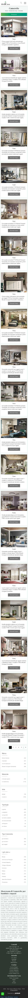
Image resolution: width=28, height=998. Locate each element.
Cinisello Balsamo (14, 862)
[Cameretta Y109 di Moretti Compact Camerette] (14, 501)
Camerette (20, 10)
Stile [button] (3, 789)
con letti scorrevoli (14, 820)
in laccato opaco (14, 779)
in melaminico (14, 781)
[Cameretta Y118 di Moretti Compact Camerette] (14, 173)
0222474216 (15, 950)
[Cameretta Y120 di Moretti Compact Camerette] (14, 100)
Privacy (2, 997)
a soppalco (14, 812)
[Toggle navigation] (25, 3)
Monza (14, 873)
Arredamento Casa (13, 10)
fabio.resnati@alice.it (16, 953)
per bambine (14, 838)
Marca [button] (4, 753)
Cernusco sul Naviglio (14, 859)
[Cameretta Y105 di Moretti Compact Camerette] (14, 647)
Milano (14, 871)
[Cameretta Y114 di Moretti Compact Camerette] (14, 319)
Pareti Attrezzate (14, 978)
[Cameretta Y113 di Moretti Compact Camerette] (14, 355)
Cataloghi (14, 959)
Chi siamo (14, 957)
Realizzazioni (14, 962)
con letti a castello (14, 818)
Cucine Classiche (14, 970)
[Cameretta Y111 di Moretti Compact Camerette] (14, 428)
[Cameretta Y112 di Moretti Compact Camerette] (14, 392)
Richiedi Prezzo (14, 48)
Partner (14, 961)
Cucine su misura (14, 972)
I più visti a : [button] (6, 852)
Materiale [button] (5, 774)
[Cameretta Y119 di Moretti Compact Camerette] (14, 136)
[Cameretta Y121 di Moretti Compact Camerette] (14, 64)
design (14, 794)
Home (6, 10)
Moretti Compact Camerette (14, 766)
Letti (14, 981)
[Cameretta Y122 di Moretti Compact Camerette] (14, 27)
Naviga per (14, 14)
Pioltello (14, 876)
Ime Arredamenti (14, 763)
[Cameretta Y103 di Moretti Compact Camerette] (14, 719)
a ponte (14, 809)
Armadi (14, 983)
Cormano (14, 868)
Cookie (6, 997)
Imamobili (14, 761)
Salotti (14, 979)
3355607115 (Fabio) (15, 951)
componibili (14, 815)
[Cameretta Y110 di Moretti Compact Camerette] (14, 464)
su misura (14, 826)
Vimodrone (14, 882)
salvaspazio (14, 823)
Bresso (14, 857)
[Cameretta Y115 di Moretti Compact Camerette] (14, 282)
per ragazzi (14, 844)
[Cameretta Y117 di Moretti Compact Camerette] (14, 209)
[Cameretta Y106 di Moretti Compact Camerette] (14, 610)
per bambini (14, 841)
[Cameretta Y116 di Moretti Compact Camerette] (14, 246)
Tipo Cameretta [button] (7, 834)
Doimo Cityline (14, 758)
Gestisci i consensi (14, 997)
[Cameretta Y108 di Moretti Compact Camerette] (14, 537)
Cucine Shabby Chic (14, 973)
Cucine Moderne (14, 968)
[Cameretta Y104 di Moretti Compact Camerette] (14, 683)
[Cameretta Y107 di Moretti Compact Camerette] (14, 574)
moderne (14, 797)
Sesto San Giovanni (14, 879)
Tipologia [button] (5, 805)
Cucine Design (14, 967)
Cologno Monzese (14, 865)
